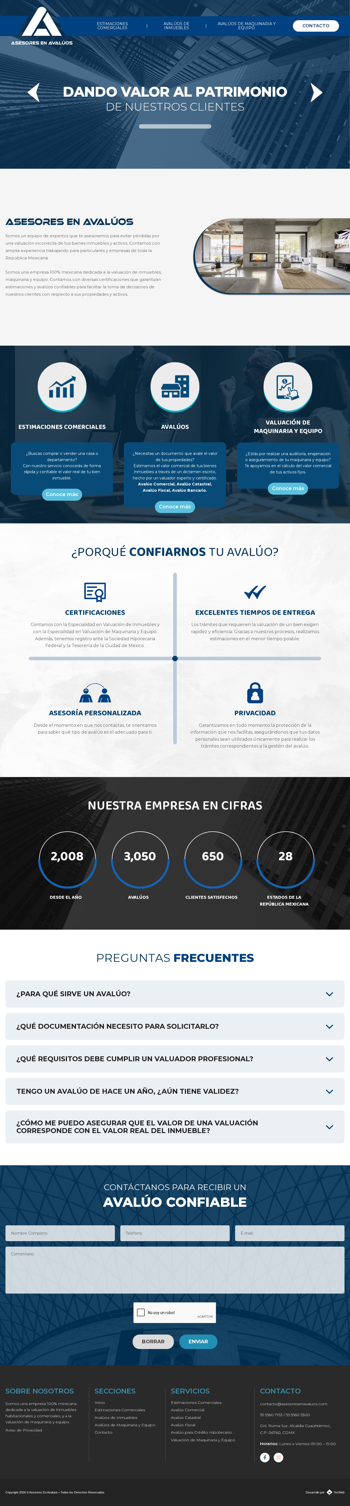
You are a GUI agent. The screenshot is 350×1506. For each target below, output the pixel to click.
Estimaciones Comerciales (120, 1409)
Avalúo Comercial (187, 1409)
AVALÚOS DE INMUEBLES (176, 25)
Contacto (103, 1432)
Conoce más (62, 494)
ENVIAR (198, 1342)
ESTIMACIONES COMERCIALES (112, 25)
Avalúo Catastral (186, 1417)
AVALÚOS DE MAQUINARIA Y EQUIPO (247, 25)
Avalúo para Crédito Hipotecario (201, 1432)
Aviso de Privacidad (23, 1430)
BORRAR (153, 1342)
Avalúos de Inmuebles (116, 1417)
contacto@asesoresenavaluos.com (293, 1403)
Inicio (100, 1402)
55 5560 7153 (271, 1414)
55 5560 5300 (298, 1414)
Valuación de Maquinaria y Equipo (203, 1439)
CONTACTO (315, 25)
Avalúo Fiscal (183, 1424)
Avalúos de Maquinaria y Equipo (125, 1424)
